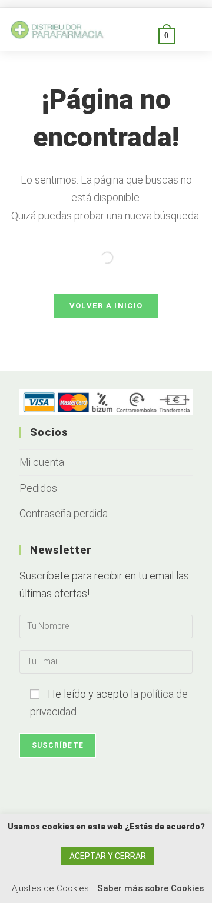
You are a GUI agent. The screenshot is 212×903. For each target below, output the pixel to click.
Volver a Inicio (106, 305)
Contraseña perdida (63, 513)
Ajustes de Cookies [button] (50, 888)
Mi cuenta (41, 462)
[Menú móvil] (188, 35)
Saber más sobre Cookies (150, 888)
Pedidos (38, 488)
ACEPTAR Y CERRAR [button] (107, 856)
